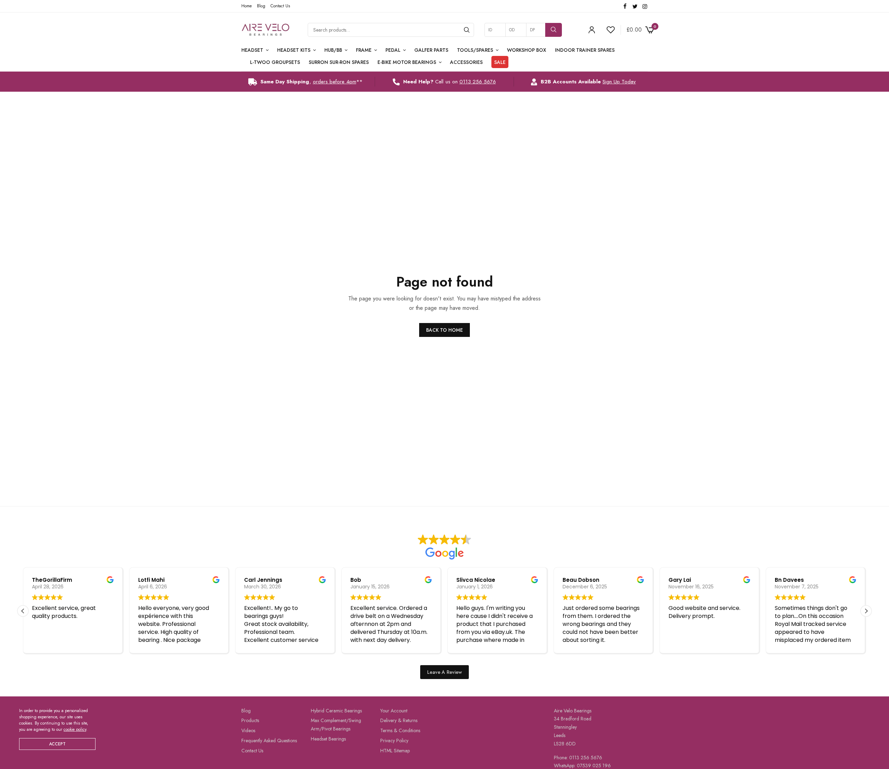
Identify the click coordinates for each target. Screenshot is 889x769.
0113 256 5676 (477, 81)
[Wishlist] (608, 30)
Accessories (466, 62)
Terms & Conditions (400, 730)
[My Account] (592, 30)
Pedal (392, 50)
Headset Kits (293, 50)
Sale (500, 62)
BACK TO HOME (444, 329)
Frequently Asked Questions (269, 740)
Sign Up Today (619, 81)
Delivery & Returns (398, 720)
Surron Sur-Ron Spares (339, 62)
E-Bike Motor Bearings (406, 62)
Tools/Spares (475, 50)
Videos (248, 730)
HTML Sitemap (395, 750)
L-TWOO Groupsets (275, 62)
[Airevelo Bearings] (265, 30)
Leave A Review (444, 672)
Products (250, 720)
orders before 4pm (334, 81)
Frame (364, 50)
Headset (252, 50)
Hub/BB (333, 50)
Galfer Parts (431, 50)
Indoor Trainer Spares (585, 50)
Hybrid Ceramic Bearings (336, 710)
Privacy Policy (394, 740)
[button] (866, 611)
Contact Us (280, 6)
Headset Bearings (328, 738)
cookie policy (75, 729)
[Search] (466, 29)
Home (246, 6)
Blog (261, 6)
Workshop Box (526, 50)
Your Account (393, 710)
